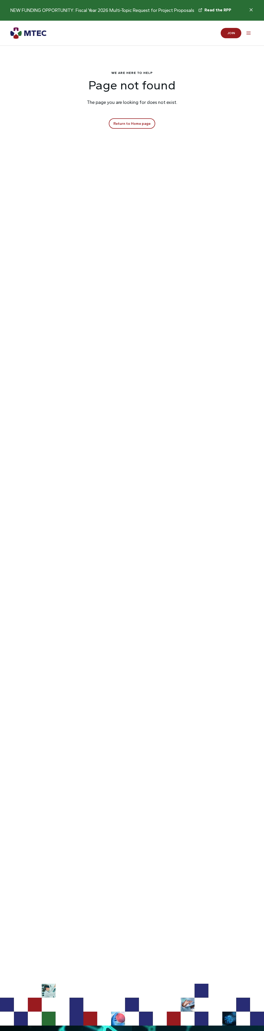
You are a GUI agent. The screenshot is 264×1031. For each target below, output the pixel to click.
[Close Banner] (251, 9)
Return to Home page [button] (132, 123)
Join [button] (231, 33)
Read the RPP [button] (217, 9)
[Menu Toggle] (248, 33)
